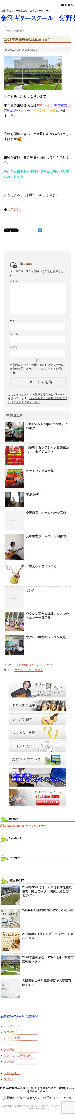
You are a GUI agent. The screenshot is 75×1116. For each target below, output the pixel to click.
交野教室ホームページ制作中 (46, 536)
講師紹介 (9, 1049)
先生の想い (10, 1032)
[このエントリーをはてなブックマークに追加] (40, 230)
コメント (15, 280)
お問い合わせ (12, 1073)
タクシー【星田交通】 (28, 670)
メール (14, 334)
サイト (14, 347)
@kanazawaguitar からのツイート (23, 825)
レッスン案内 (12, 1037)
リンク (30, 590)
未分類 (15, 209)
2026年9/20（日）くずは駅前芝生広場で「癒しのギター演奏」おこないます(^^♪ (47, 891)
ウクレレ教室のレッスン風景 (46, 637)
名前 (12, 320)
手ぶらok (32, 494)
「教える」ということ (41, 566)
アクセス (9, 1061)
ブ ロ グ (8, 1079)
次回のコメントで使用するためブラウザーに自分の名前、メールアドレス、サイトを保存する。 (37, 368)
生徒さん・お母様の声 (17, 1055)
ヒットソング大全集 (40, 470)
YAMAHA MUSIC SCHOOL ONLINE (47, 910)
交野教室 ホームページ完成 (46, 512)
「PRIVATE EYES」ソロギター (34, 665)
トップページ (12, 1026)
